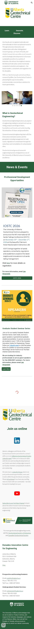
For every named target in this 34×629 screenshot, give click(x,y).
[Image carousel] (17, 98)
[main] (17, 32)
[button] (2, 2)
